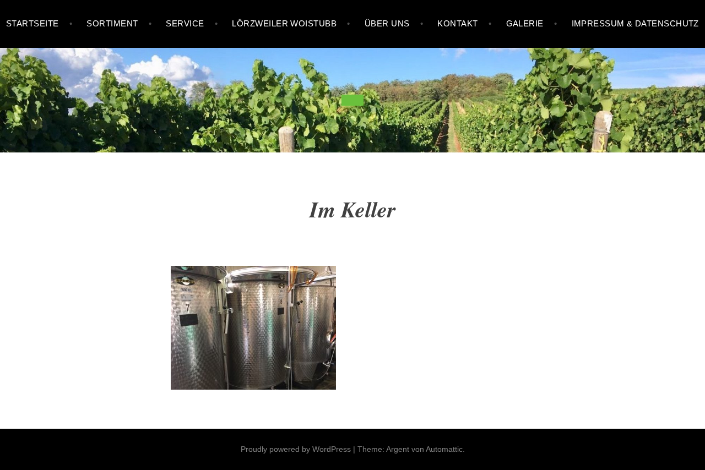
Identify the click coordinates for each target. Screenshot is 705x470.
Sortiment (112, 23)
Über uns (387, 23)
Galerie (525, 23)
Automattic (444, 449)
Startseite (32, 23)
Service (185, 23)
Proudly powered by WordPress (296, 449)
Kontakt (457, 23)
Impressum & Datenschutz (635, 23)
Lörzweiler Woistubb (284, 23)
